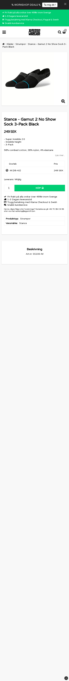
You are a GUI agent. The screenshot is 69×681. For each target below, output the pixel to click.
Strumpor (21, 44)
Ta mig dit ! (50, 4)
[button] (64, 32)
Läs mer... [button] (60, 155)
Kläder (10, 44)
